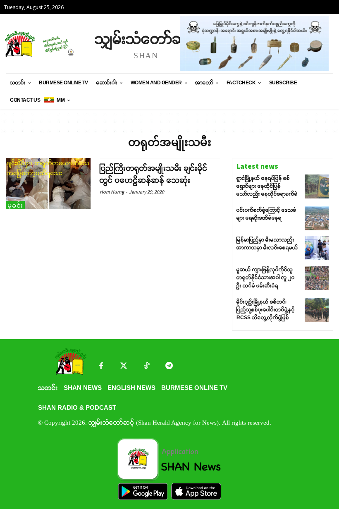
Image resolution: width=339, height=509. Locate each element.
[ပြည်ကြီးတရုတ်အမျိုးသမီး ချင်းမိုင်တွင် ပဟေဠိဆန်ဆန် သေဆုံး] (48, 183)
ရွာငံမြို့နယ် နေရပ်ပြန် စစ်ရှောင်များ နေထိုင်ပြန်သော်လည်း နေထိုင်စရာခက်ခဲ (267, 186)
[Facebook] (101, 366)
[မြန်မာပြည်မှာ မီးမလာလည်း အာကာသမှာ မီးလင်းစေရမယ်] (317, 248)
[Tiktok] (146, 366)
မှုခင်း (15, 205)
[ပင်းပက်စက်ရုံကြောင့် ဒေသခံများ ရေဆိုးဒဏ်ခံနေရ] (317, 218)
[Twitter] (124, 366)
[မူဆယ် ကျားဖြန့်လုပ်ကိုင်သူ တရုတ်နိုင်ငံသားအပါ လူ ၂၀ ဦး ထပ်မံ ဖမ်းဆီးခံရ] (317, 278)
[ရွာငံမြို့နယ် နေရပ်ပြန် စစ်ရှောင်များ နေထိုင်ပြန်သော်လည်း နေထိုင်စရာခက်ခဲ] (317, 186)
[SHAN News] (45, 43)
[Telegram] (169, 366)
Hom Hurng (112, 192)
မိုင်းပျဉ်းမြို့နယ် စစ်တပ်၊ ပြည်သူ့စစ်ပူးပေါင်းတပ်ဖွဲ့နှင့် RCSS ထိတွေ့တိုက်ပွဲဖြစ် (265, 309)
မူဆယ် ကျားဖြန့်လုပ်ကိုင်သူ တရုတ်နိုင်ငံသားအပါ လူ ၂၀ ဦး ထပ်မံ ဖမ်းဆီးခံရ (265, 277)
